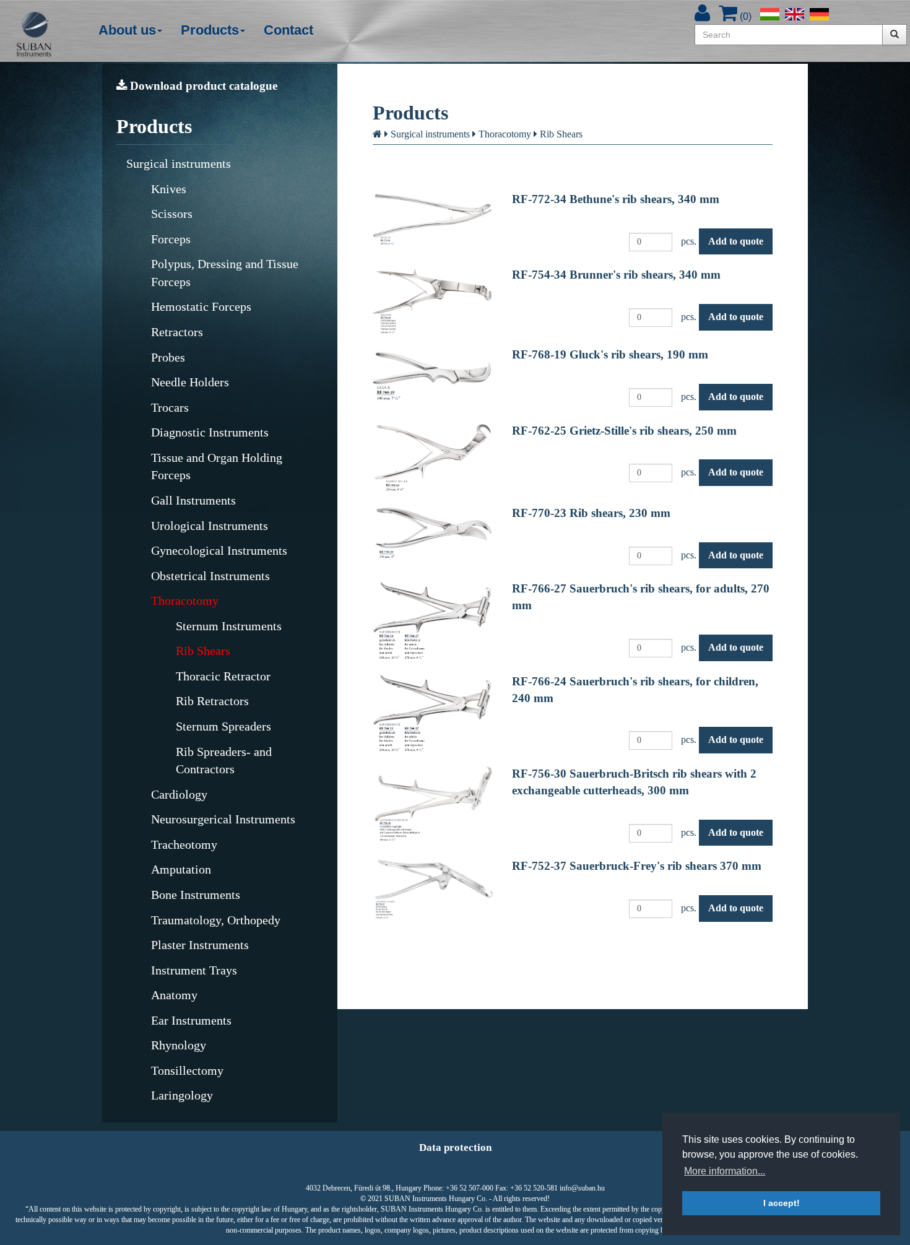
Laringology (182, 1095)
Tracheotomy (184, 844)
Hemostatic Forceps (201, 306)
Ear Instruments (191, 1020)
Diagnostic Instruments (210, 432)
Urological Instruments (209, 525)
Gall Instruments (193, 500)
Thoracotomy (185, 600)
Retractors (177, 332)
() (744, 16)
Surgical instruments (178, 163)
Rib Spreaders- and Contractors (224, 760)
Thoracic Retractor (223, 676)
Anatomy (174, 995)
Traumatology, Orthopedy (215, 920)
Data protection (455, 1147)
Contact (288, 30)
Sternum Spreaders (223, 726)
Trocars (170, 407)
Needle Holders (190, 382)
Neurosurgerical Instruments (223, 819)
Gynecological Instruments (219, 550)
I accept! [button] (781, 1203)
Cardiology (179, 794)
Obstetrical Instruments (210, 576)
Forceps (171, 239)
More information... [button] (724, 1171)
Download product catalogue (202, 85)
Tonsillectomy (187, 1070)
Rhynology (178, 1045)
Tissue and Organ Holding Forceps (216, 466)
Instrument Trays (194, 970)
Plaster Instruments (200, 945)
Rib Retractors (212, 701)
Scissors (172, 213)
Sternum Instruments (229, 626)
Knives (168, 189)
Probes (168, 357)
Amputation (181, 869)
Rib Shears (203, 650)
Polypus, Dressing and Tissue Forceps (224, 272)
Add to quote (735, 241)
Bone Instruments (195, 894)
